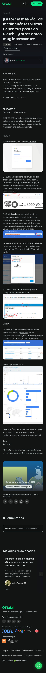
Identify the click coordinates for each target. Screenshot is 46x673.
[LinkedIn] (19, 621)
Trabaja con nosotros (33, 656)
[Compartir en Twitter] (10, 501)
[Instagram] (14, 621)
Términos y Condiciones (12, 656)
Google (32, 141)
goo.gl (36, 121)
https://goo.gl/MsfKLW (21, 249)
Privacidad (39, 650)
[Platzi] (7, 4)
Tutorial (6, 13)
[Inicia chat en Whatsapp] (38, 665)
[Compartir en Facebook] (5, 501)
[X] (9, 621)
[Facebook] (4, 621)
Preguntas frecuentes (11, 650)
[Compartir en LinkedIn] (16, 501)
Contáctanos (27, 650)
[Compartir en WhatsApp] (21, 501)
